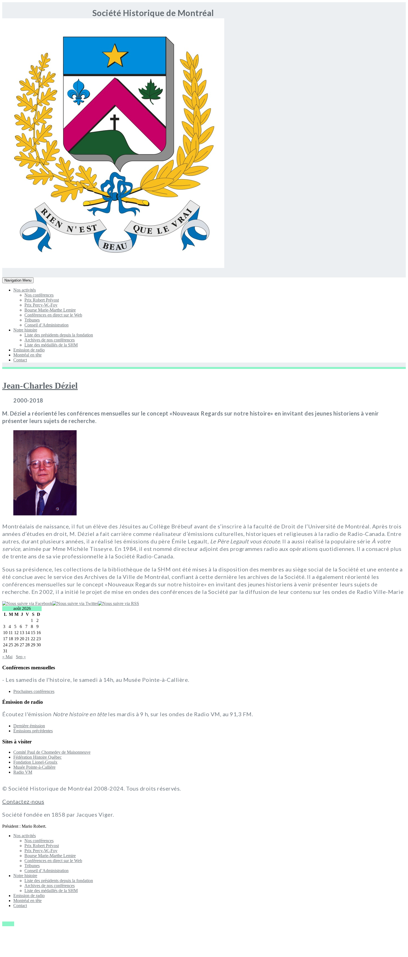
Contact (20, 360)
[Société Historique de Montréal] (18, 266)
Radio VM (22, 772)
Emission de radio (29, 350)
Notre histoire (25, 330)
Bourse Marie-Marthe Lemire (50, 310)
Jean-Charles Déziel (40, 386)
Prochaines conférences (33, 691)
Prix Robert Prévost (41, 300)
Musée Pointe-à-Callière (34, 767)
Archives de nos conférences (49, 340)
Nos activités (24, 290)
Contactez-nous (23, 801)
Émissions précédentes (33, 730)
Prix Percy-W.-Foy (40, 305)
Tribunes (32, 320)
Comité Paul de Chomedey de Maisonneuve (51, 752)
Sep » (21, 656)
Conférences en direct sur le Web (53, 315)
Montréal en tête (27, 355)
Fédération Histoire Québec (37, 757)
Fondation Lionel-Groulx (35, 762)
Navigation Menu (17, 280)
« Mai (7, 656)
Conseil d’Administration (46, 325)
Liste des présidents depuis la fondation (58, 335)
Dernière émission (29, 725)
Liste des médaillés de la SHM (51, 345)
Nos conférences (39, 295)
